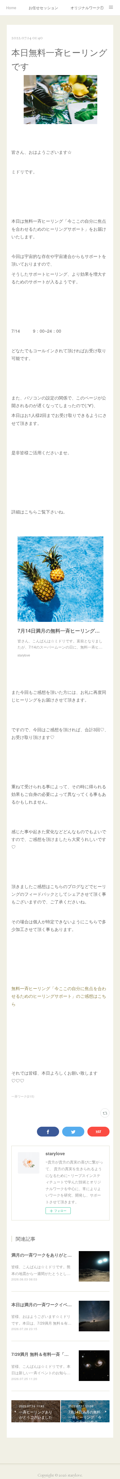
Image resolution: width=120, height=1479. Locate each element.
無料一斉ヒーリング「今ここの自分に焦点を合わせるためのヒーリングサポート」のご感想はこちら (58, 996)
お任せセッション (43, 7)
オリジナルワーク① (87, 7)
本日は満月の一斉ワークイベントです (48, 1304)
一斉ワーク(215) (22, 1096)
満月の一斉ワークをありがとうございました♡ (56, 1255)
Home (11, 7)
